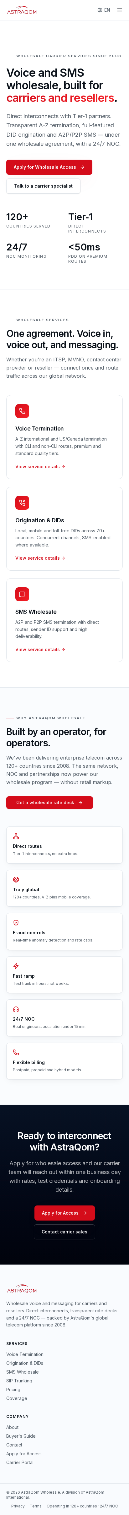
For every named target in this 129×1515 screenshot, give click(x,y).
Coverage (16, 1398)
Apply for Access (60, 1213)
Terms (36, 1506)
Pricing (13, 1389)
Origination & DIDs (24, 1363)
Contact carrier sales (64, 1231)
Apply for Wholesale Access (45, 167)
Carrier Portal (20, 1462)
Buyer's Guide (21, 1436)
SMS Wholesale (22, 1372)
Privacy (18, 1506)
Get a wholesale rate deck (45, 802)
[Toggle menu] (119, 10)
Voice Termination (25, 1354)
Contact (14, 1444)
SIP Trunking (19, 1380)
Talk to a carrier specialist (43, 186)
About (12, 1427)
